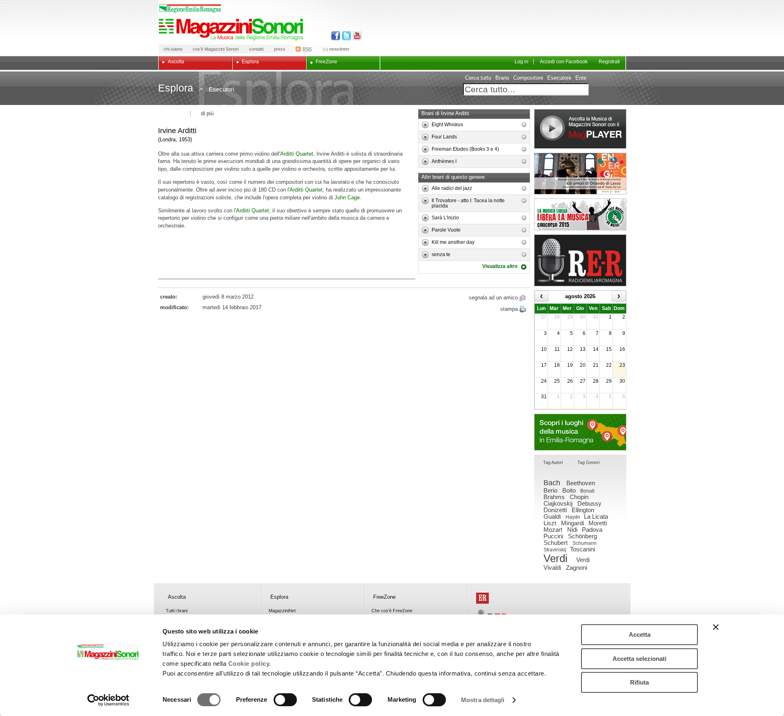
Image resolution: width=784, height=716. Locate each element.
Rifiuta (639, 682)
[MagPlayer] (580, 128)
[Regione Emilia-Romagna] (482, 598)
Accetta (639, 634)
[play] (425, 124)
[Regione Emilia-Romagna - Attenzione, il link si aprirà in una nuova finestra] (190, 8)
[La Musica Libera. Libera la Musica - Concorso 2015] (580, 214)
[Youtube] (355, 35)
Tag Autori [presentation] (553, 462)
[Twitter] (345, 35)
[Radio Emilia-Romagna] (580, 260)
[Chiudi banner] (716, 627)
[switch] (285, 699)
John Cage (347, 197)
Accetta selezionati (639, 658)
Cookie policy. (249, 663)
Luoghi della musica (580, 432)
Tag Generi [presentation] (588, 462)
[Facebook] (336, 35)
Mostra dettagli (483, 699)
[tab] (553, 462)
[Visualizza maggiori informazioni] (524, 124)
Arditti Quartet (296, 154)
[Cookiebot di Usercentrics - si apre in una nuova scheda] (108, 700)
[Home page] (232, 29)
